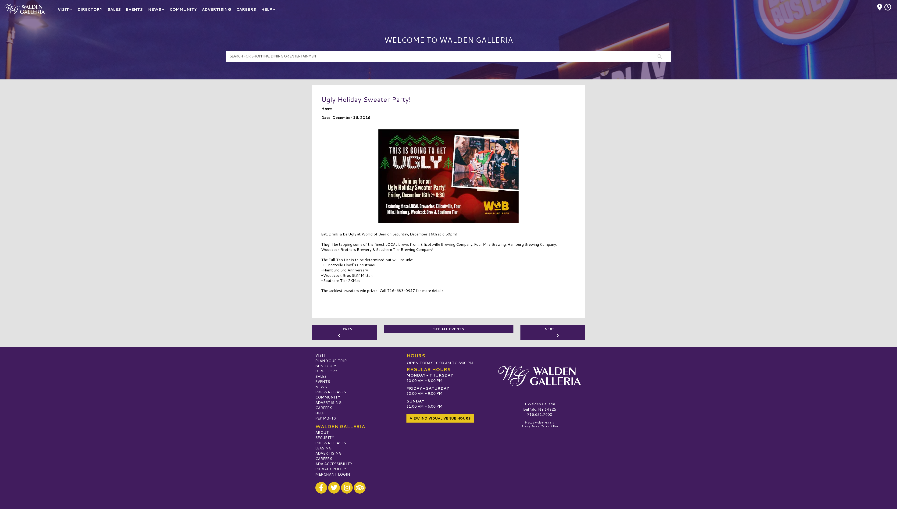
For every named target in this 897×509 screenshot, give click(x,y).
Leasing (323, 448)
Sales (321, 376)
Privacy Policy (330, 468)
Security (324, 437)
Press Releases (330, 392)
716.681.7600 (539, 414)
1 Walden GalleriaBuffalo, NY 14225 (539, 406)
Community (327, 397)
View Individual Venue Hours (440, 418)
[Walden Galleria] (540, 376)
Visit (320, 355)
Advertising (328, 402)
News (321, 386)
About (322, 432)
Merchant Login (332, 474)
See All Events (448, 329)
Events (322, 381)
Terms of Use (549, 426)
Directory (326, 371)
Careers (323, 407)
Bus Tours (326, 365)
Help (319, 413)
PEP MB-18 (325, 418)
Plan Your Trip (331, 360)
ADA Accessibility (333, 463)
